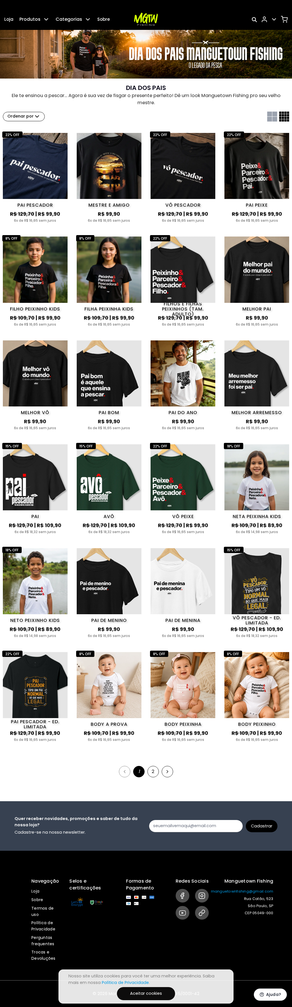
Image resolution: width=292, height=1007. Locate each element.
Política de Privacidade (43, 926)
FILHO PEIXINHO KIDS (35, 309)
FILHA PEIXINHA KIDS (108, 309)
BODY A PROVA (109, 724)
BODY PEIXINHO (257, 724)
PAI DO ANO (183, 412)
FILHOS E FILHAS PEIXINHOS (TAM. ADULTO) (183, 309)
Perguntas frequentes (42, 941)
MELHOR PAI (256, 309)
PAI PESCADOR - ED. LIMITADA (35, 724)
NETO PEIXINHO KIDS (35, 620)
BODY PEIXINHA (183, 724)
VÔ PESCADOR (183, 205)
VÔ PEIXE (183, 516)
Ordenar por (20, 116)
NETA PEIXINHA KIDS (257, 516)
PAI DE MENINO (109, 620)
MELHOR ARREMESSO (257, 412)
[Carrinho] (284, 19)
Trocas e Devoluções (43, 955)
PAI (35, 516)
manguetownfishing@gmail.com (242, 891)
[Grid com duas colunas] (272, 117)
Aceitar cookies (146, 993)
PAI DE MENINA (182, 620)
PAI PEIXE (257, 205)
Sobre (103, 19)
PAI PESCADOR (35, 205)
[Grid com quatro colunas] (284, 117)
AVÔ (109, 516)
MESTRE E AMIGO (109, 205)
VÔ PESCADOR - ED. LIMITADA (257, 620)
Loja (8, 19)
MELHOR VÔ (35, 412)
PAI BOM (109, 412)
